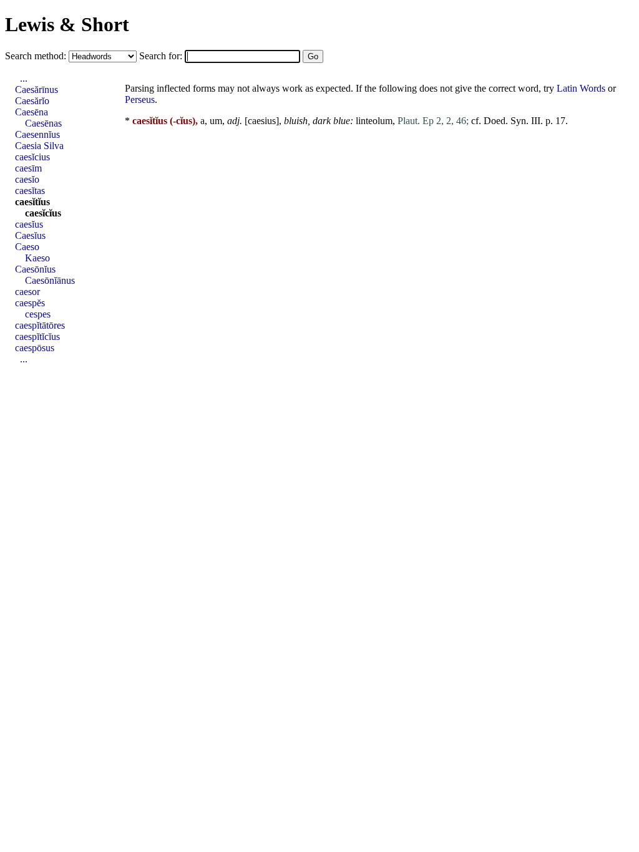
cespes (38, 314)
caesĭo (27, 179)
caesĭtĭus (32, 201)
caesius (262, 120)
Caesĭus (30, 235)
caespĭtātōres (40, 325)
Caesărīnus (36, 89)
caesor (27, 291)
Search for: (162, 56)
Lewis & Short (67, 24)
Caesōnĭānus (50, 280)
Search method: (37, 56)
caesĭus (29, 224)
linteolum (374, 120)
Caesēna (31, 112)
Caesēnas (43, 123)
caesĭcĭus (43, 213)
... (23, 78)
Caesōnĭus (35, 269)
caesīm (28, 168)
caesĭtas (30, 190)
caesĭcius (32, 157)
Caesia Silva (39, 145)
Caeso (27, 246)
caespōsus (34, 347)
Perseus (140, 99)
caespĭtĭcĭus (37, 336)
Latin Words (581, 88)
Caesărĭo (32, 100)
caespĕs (30, 303)
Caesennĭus (37, 134)
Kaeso (37, 258)
